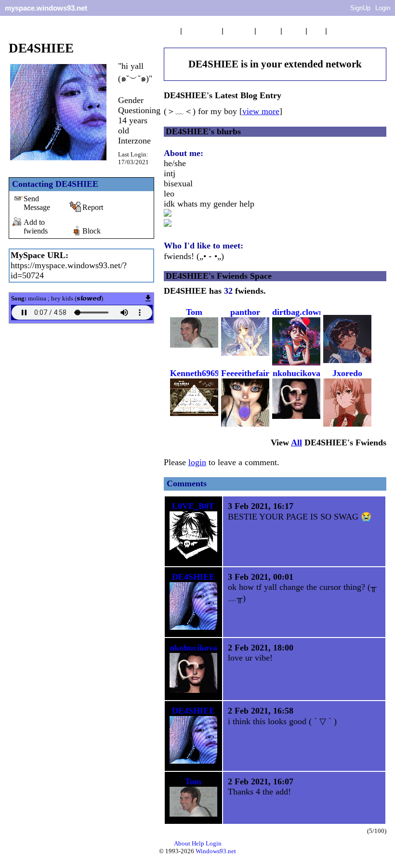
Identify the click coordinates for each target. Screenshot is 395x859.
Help (198, 843)
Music (293, 30)
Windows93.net (216, 851)
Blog (316, 30)
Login (382, 8)
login (197, 462)
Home (168, 30)
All (202, 30)
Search (340, 30)
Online (268, 30)
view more (260, 111)
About (182, 843)
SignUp (360, 8)
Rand (238, 30)
